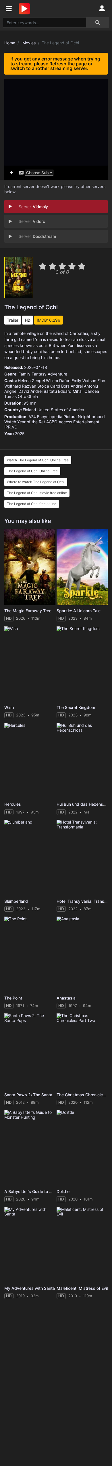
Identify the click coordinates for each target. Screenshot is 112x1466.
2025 (20, 433)
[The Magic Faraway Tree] (29, 567)
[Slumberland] (29, 858)
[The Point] (29, 955)
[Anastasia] (82, 955)
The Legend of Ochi (31, 307)
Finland (29, 409)
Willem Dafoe (58, 380)
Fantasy (39, 373)
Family (24, 373)
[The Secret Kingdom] (82, 664)
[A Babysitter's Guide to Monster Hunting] (29, 1148)
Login (102, 8)
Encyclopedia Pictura (57, 416)
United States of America (60, 409)
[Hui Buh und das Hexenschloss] (82, 761)
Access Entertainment (79, 421)
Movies (29, 42)
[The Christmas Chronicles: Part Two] (82, 1051)
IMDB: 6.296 (48, 320)
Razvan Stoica (35, 386)
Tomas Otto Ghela (21, 396)
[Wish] (29, 664)
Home (9, 42)
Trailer (12, 320)
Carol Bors (59, 386)
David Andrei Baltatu (37, 391)
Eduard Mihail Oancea (78, 391)
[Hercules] (29, 761)
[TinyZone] (26, 8)
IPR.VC (10, 426)
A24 (32, 416)
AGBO (51, 421)
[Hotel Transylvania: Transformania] (82, 858)
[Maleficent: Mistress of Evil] (82, 1245)
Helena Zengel (31, 380)
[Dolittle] (82, 1148)
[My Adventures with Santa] (29, 1245)
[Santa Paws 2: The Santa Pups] (29, 1051)
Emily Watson (84, 380)
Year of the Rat (31, 421)
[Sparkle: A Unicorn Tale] (82, 567)
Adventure (57, 373)
